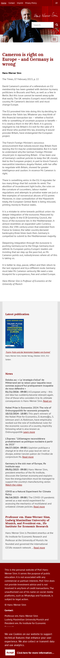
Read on (47, 400)
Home (3, 3)
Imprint (20, 3)
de (56, 3)
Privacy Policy (31, 3)
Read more (28, 456)
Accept (10, 652)
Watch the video (13, 484)
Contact (11, 3)
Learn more (29, 431)
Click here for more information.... (35, 652)
